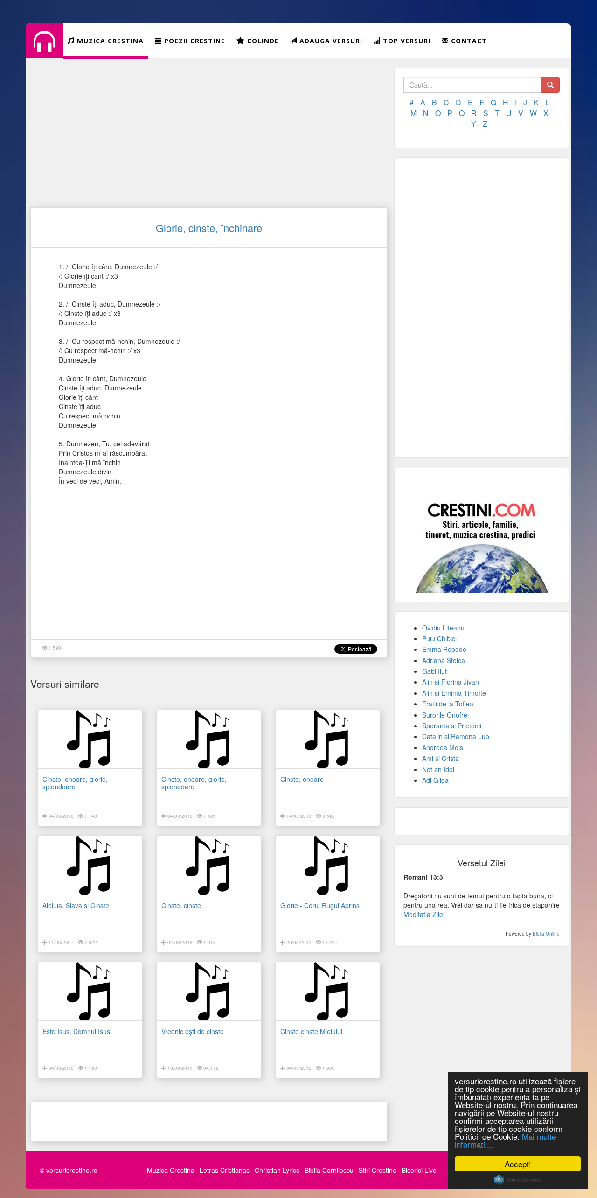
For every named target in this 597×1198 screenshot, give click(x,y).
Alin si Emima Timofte (454, 693)
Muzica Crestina (170, 1170)
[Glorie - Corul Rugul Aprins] (328, 865)
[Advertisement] (208, 133)
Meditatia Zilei (423, 914)
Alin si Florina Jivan (450, 681)
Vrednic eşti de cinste (192, 1031)
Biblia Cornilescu (329, 1170)
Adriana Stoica (443, 660)
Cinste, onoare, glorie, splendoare (75, 782)
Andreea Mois (442, 747)
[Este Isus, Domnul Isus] (90, 991)
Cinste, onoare (302, 779)
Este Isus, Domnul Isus (76, 1031)
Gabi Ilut (434, 671)
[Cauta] (550, 85)
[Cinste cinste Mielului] (328, 991)
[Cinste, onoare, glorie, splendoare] (90, 739)
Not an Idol (438, 769)
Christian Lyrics (277, 1170)
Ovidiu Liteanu (443, 627)
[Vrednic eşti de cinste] (209, 991)
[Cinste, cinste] (209, 865)
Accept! (518, 1164)
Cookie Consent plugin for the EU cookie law (517, 1180)
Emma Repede (444, 649)
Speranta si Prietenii (451, 725)
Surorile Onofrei (445, 714)
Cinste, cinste (181, 905)
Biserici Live (419, 1170)
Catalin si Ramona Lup (455, 736)
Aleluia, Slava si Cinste (75, 905)
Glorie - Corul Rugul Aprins (320, 905)
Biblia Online (546, 934)
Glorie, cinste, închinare (209, 227)
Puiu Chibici (439, 638)
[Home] (44, 48)
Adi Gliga (435, 780)
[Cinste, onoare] (328, 739)
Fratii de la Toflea (447, 703)
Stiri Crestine (377, 1170)
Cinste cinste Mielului (311, 1031)
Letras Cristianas (225, 1170)
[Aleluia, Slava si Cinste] (90, 865)
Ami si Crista (440, 758)
